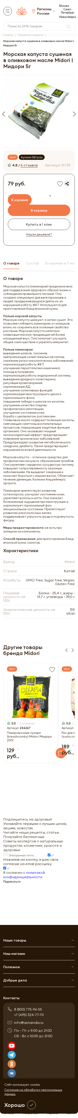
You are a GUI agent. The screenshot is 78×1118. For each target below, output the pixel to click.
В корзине (19, 200)
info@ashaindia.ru (28, 1022)
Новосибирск (67, 17)
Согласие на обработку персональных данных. (33, 1092)
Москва (64, 5)
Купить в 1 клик (39, 224)
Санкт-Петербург (67, 11)
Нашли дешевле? (39, 234)
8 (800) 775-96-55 (28, 1009)
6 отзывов (29, 165)
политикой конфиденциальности (24, 874)
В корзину (39, 210)
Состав (32, 263)
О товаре (11, 263)
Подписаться (11, 881)
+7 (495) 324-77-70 (29, 1015)
